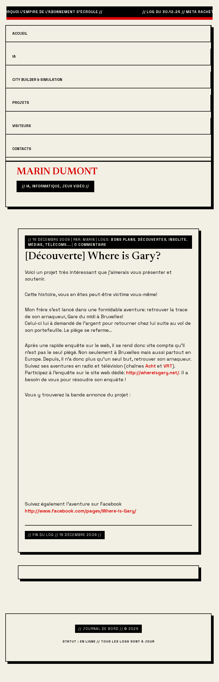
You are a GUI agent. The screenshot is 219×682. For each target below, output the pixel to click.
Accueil (20, 33)
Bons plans (123, 239)
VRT (167, 366)
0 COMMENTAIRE (90, 244)
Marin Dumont (57, 172)
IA (14, 56)
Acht (151, 366)
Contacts (21, 149)
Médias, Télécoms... (49, 244)
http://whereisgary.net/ (152, 373)
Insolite (177, 239)
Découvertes (152, 239)
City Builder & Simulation (37, 79)
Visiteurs (21, 126)
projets (20, 102)
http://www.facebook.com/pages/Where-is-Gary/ (80, 511)
